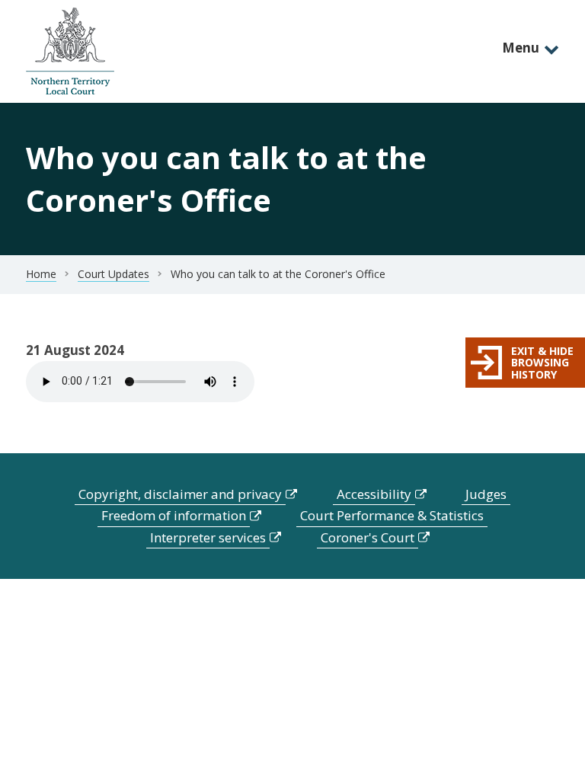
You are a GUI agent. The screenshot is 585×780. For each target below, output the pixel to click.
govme (70, 51)
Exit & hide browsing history (542, 363)
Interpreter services (208, 537)
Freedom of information (173, 515)
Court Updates (113, 274)
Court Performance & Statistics (392, 515)
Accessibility (374, 494)
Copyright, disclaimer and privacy (180, 494)
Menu (520, 47)
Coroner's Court (367, 537)
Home (41, 274)
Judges (486, 494)
